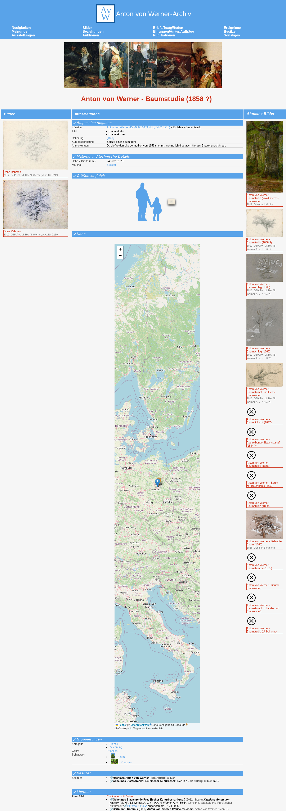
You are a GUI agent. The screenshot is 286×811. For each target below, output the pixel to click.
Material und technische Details (103, 156)
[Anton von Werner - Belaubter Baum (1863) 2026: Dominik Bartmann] (264, 512)
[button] (157, 482)
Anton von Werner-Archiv (153, 14)
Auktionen (90, 35)
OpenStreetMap (140, 724)
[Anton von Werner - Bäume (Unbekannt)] (264, 574)
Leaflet (122, 724)
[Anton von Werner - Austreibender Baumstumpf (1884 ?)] (264, 429)
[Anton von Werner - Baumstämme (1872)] (264, 554)
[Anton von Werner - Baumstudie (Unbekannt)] (264, 617)
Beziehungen (93, 31)
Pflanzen (112, 750)
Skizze (114, 743)
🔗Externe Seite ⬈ (135, 805)
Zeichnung (116, 747)
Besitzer (230, 31)
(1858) (110, 138)
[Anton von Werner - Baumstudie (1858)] (264, 452)
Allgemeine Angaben (94, 123)
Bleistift (111, 164)
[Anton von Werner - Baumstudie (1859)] (264, 492)
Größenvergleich (91, 175)
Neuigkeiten (21, 28)
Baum (121, 756)
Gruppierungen (89, 739)
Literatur (84, 792)
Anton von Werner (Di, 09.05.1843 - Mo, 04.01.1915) (138, 127)
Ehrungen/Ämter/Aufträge (173, 31)
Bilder (87, 28)
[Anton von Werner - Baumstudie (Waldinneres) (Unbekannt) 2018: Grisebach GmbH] (264, 122)
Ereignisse (232, 28)
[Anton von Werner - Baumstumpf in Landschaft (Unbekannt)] (264, 594)
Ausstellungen (23, 35)
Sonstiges (232, 35)
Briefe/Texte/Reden (168, 28)
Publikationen (164, 35)
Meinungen (21, 31)
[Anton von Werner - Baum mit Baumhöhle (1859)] (264, 472)
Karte (81, 234)
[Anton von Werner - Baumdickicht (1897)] (264, 408)
